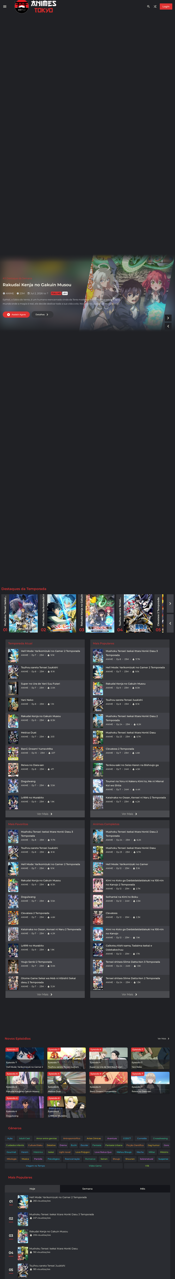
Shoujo (116, 1159)
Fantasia (96, 1145)
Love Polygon (83, 1152)
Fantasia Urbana (113, 1145)
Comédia (142, 1138)
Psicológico (54, 1159)
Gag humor (154, 1145)
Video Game (95, 1165)
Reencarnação (72, 1159)
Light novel (64, 1152)
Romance (90, 1159)
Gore (166, 1145)
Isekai (51, 1152)
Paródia (38, 1159)
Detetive (51, 1145)
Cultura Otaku (35, 1145)
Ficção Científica (135, 1145)
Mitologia (11, 1159)
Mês (142, 1188)
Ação (10, 1138)
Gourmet (11, 1152)
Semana (87, 1188)
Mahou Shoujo (124, 1152)
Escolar (84, 1145)
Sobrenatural (146, 1159)
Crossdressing (160, 1138)
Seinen (104, 1159)
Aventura (112, 1138)
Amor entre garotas (46, 1138)
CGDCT (127, 1138)
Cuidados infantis (15, 1145)
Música (25, 1159)
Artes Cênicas (94, 1138)
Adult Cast (24, 1138)
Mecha (140, 1152)
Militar (152, 1152)
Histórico (38, 1152)
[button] (168, 318)
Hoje (32, 1188)
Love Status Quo (103, 1152)
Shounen (130, 1159)
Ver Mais (42, 814)
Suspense (163, 1159)
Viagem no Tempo (35, 1165)
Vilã (147, 1165)
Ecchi (74, 1145)
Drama (63, 1145)
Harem (24, 1152)
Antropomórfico (71, 1138)
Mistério (164, 1152)
